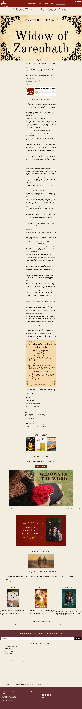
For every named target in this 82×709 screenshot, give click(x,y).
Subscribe (78, 638)
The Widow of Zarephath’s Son (34, 81)
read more (41, 467)
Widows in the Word (9, 651)
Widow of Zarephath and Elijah (34, 80)
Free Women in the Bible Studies (8, 625)
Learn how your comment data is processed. (31, 684)
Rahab (30, 254)
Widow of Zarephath (31, 78)
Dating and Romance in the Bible (41, 571)
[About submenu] (53, 3)
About (31, 694)
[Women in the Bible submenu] (36, 3)
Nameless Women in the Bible (11, 646)
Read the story (8, 581)
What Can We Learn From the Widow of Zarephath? (38, 83)
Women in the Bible (41, 13)
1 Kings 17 (43, 121)
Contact (20, 694)
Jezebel (42, 75)
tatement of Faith (34, 696)
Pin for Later (29, 84)
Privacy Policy (32, 697)
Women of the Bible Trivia (62, 625)
